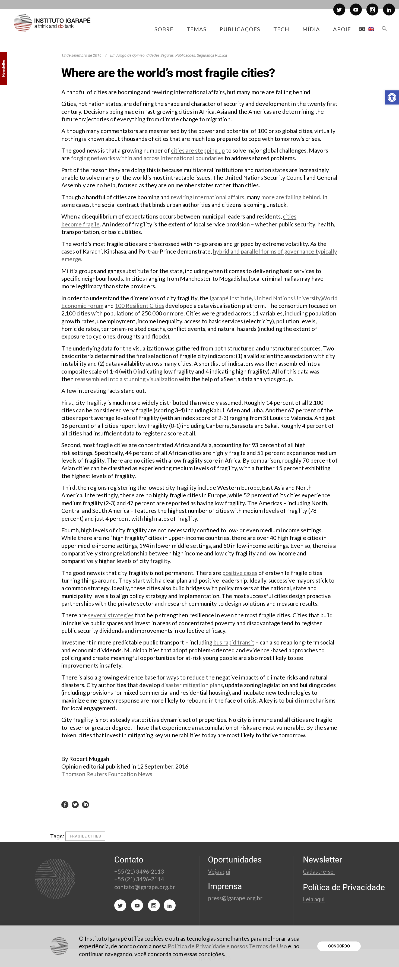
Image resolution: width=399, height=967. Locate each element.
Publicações (185, 55)
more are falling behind (290, 197)
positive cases (239, 572)
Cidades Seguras (160, 55)
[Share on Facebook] (64, 804)
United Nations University (287, 298)
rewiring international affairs (207, 197)
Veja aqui (219, 871)
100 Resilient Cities (139, 305)
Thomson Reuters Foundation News (106, 773)
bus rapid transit (233, 642)
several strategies (111, 615)
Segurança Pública (212, 55)
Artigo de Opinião (130, 55)
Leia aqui (314, 899)
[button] (392, 97)
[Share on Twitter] (75, 804)
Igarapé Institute (231, 298)
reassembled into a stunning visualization (126, 378)
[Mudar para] (361, 29)
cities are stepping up (198, 150)
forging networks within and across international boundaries (147, 157)
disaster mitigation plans (191, 684)
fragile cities (85, 836)
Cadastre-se (319, 871)
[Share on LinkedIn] (85, 804)
